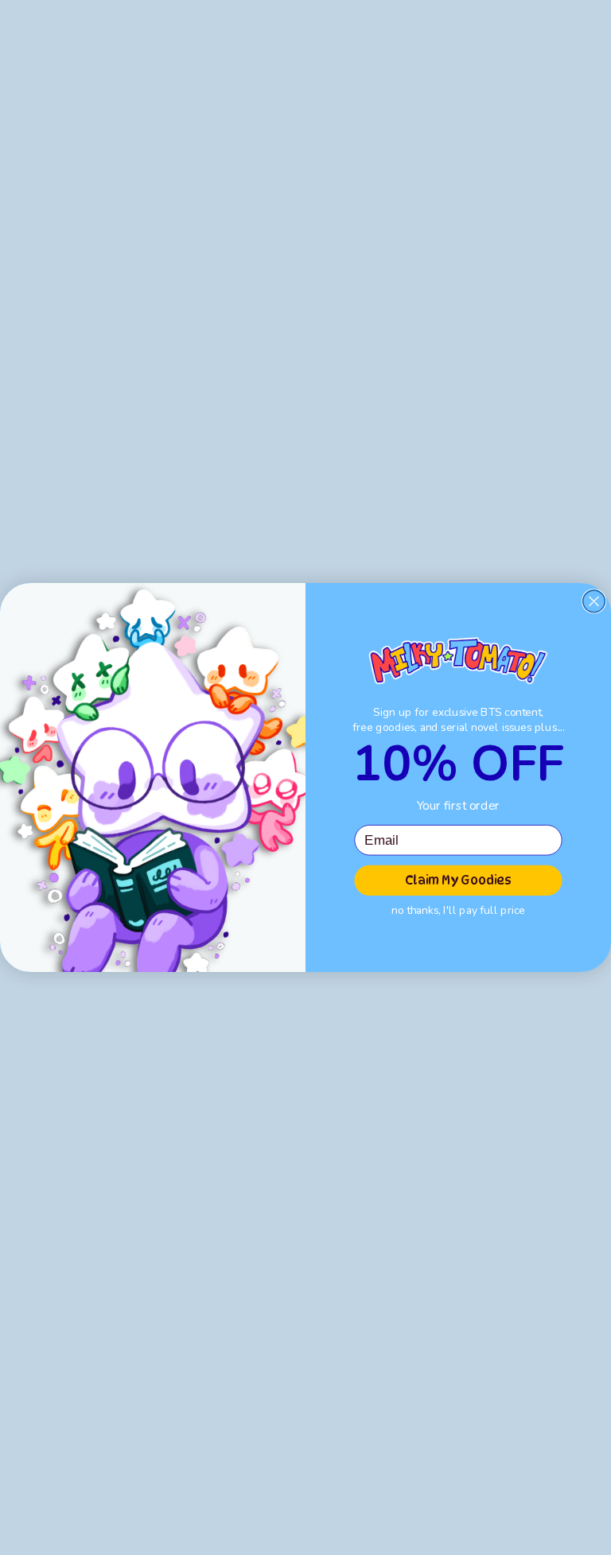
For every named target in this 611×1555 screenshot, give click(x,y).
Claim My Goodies (458, 880)
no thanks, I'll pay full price (458, 911)
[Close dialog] (594, 601)
